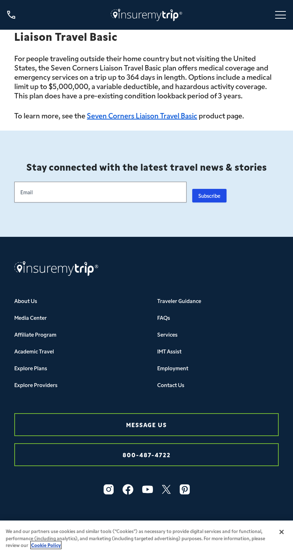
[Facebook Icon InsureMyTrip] (128, 489)
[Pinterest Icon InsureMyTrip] (185, 489)
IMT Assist (169, 351)
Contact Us (170, 385)
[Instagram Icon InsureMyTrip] (109, 489)
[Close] (281, 532)
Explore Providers (36, 385)
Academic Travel (34, 351)
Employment (172, 368)
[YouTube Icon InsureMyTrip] (147, 489)
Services (167, 334)
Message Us (146, 424)
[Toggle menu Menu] (280, 15)
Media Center (30, 317)
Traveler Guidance (179, 300)
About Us (25, 300)
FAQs (163, 317)
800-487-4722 (147, 454)
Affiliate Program (35, 334)
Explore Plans (30, 368)
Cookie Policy (46, 545)
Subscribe (209, 195)
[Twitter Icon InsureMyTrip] (166, 489)
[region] (146, 539)
